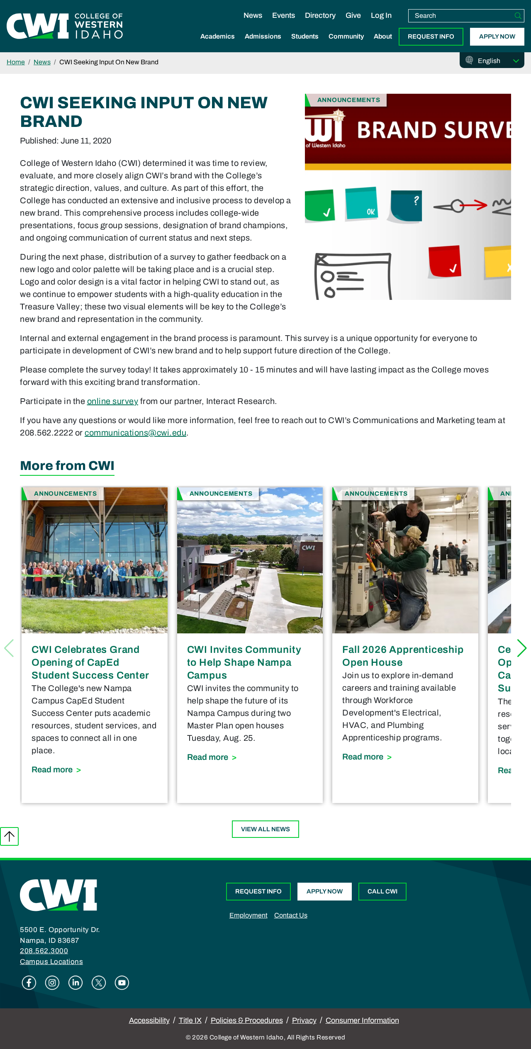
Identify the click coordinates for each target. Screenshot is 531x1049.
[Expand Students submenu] (305, 45)
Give (353, 15)
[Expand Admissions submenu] (263, 45)
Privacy (304, 1020)
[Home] (58, 894)
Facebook (29, 983)
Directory (320, 15)
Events (283, 15)
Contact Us (290, 915)
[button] (522, 648)
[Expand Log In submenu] (381, 24)
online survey (113, 401)
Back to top (9, 836)
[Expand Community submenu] (346, 45)
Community (346, 36)
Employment (248, 915)
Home (16, 62)
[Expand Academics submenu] (218, 45)
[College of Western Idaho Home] (65, 26)
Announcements (348, 99)
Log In (381, 15)
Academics (217, 36)
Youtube (122, 983)
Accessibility (149, 1020)
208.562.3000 (44, 951)
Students (305, 36)
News (253, 15)
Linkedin (75, 983)
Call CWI (382, 891)
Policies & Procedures (247, 1020)
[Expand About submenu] (383, 45)
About (383, 36)
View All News (265, 829)
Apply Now (497, 36)
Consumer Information (362, 1020)
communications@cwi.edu (135, 432)
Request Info (431, 36)
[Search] (518, 15)
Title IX (190, 1020)
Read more (95, 769)
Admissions (263, 36)
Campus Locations (51, 962)
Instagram (52, 983)
